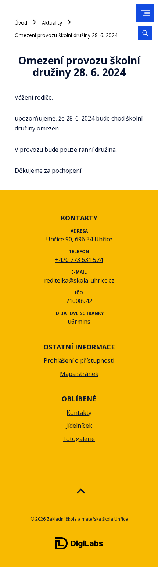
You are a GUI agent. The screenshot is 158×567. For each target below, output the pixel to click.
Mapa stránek (79, 374)
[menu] (145, 13)
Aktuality (52, 22)
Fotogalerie (79, 439)
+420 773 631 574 (79, 260)
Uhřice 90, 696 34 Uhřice (79, 239)
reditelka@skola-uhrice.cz (79, 280)
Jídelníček (79, 425)
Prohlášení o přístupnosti (79, 360)
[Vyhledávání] (145, 33)
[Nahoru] (79, 491)
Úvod (21, 22)
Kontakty (79, 413)
